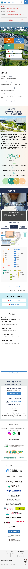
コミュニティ (6, 555)
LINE (1, 63)
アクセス (14, 555)
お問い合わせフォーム (14, 393)
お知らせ (12, 551)
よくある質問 (22, 555)
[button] (9, 222)
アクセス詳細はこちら (13, 373)
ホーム (5, 551)
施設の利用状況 (20, 551)
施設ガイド (14, 553)
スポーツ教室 (6, 553)
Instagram (1, 58)
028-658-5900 (16, 401)
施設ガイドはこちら (13, 286)
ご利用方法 (22, 553)
